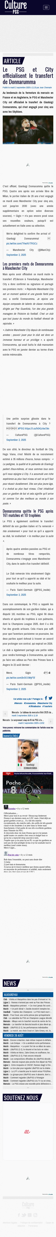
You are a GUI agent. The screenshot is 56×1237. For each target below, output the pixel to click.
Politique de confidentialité (32, 1222)
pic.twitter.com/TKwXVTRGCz (21, 243)
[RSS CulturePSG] (35, 1214)
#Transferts (47, 706)
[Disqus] (28, 838)
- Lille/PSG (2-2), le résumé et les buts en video (26, 1049)
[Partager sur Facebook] (46, 698)
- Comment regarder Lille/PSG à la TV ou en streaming (29, 1080)
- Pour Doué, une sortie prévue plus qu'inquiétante (26, 1015)
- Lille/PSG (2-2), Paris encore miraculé (22, 1055)
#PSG (21, 428)
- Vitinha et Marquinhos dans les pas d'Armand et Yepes (28, 999)
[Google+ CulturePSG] (29, 1214)
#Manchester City (44, 703)
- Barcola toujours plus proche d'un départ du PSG (27, 1061)
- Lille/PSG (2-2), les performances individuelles (25, 1027)
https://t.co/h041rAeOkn (37, 428)
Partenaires (33, 1225)
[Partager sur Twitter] (50, 698)
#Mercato (18, 703)
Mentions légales (10, 1222)
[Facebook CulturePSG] (19, 1214)
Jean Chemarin (46, 87)
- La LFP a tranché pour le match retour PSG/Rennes (28, 1071)
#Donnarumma (30, 703)
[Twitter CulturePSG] (23, 1214)
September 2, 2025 (16, 255)
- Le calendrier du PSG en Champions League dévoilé (27, 1018)
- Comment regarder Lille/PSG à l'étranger (23, 1077)
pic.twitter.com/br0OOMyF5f (20, 677)
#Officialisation (35, 706)
